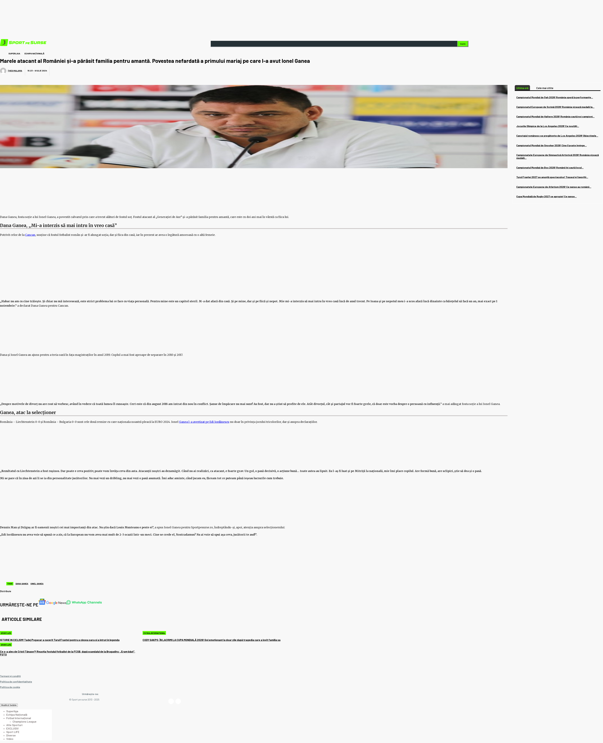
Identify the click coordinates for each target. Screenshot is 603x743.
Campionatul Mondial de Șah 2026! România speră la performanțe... (554, 97)
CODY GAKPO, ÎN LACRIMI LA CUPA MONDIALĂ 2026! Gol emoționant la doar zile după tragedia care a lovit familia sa (211, 639)
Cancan (30, 235)
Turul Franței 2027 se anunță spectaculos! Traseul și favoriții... (552, 177)
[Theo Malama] (3, 71)
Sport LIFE (6, 633)
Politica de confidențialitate (16, 681)
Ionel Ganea (36, 583)
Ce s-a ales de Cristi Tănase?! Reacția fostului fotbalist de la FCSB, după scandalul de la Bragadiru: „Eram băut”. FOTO (67, 653)
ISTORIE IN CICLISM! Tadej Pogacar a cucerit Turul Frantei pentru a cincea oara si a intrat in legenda (60, 639)
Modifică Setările (8, 705)
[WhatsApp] (92, 71)
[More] (103, 71)
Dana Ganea (22, 583)
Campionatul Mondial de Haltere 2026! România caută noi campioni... (555, 116)
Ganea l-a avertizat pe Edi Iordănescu (204, 422)
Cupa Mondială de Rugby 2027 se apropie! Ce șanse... (546, 196)
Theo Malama (15, 70)
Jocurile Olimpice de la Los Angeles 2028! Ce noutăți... (547, 126)
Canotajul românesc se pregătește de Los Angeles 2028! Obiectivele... (557, 135)
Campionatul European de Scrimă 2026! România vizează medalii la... (555, 106)
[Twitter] (69, 71)
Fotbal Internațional (154, 633)
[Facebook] (57, 71)
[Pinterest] (80, 71)
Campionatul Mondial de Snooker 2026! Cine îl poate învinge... (551, 145)
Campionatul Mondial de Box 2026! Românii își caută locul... (550, 167)
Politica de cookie (10, 687)
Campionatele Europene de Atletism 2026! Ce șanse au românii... (553, 186)
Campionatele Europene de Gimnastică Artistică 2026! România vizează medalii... (557, 156)
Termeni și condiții (10, 676)
